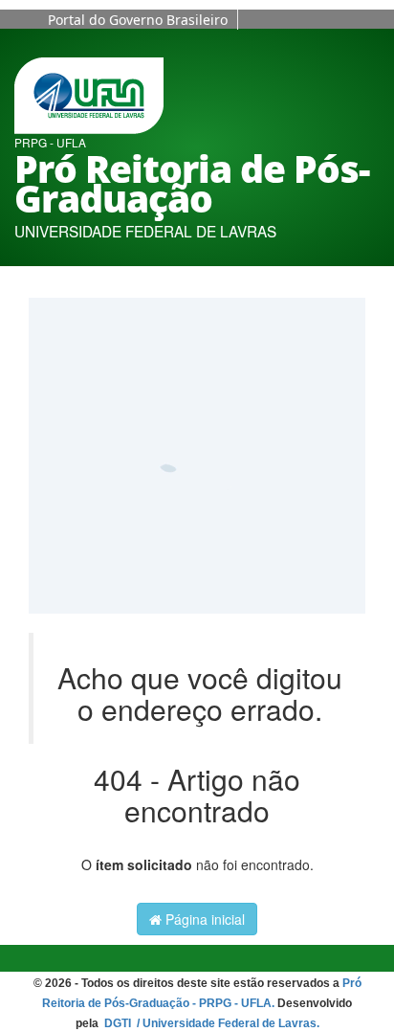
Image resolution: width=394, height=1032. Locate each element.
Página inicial (203, 919)
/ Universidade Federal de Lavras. (226, 1023)
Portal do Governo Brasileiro (138, 20)
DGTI (119, 1023)
